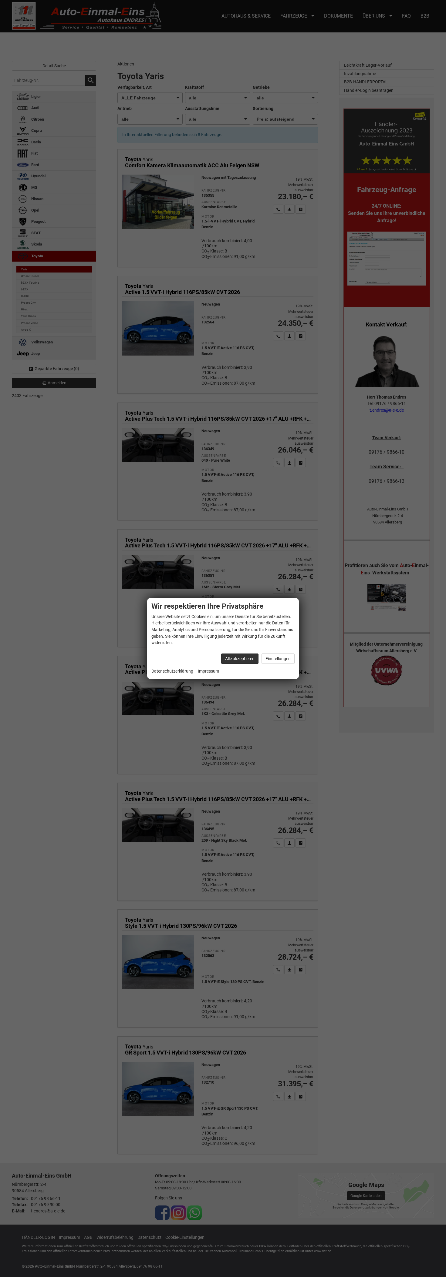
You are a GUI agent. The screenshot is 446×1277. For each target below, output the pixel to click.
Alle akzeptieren (240, 658)
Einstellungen (278, 658)
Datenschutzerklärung (172, 671)
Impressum (208, 671)
